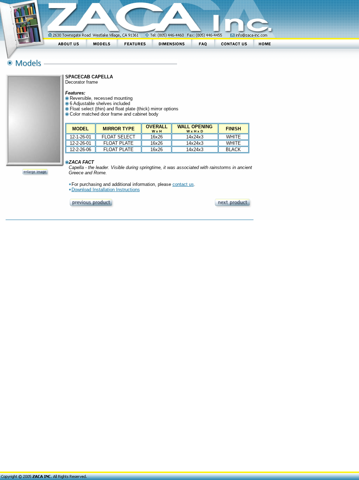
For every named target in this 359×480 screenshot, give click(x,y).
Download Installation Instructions (106, 189)
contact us (183, 184)
